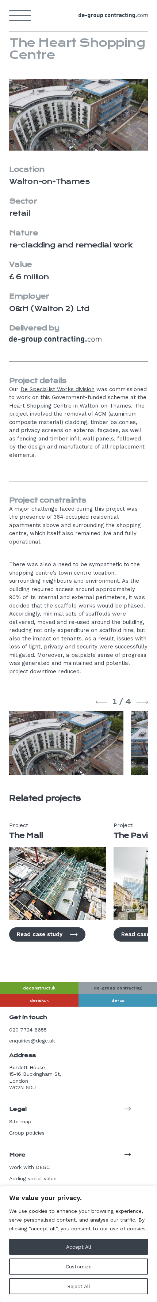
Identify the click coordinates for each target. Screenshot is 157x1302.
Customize (79, 1266)
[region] (78, 1244)
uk (39, 988)
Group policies (27, 1133)
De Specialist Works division (57, 389)
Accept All (78, 1247)
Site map (20, 1121)
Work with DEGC (29, 1167)
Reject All (78, 1286)
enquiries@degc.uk (32, 1041)
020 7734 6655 (28, 1030)
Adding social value (33, 1178)
